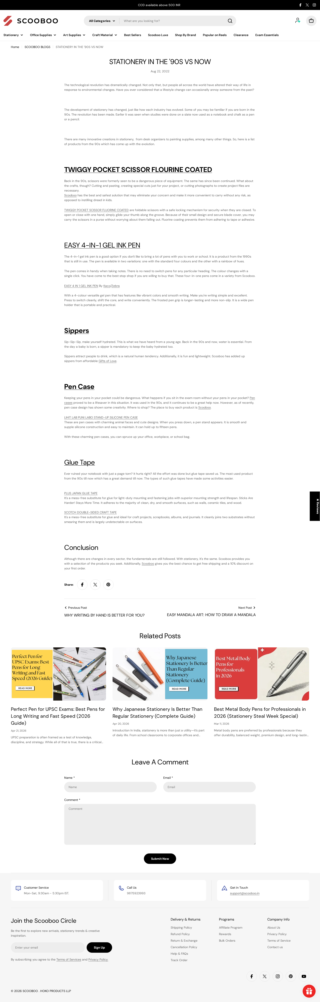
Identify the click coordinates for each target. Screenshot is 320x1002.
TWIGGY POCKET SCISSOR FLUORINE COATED (96, 210)
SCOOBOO (31, 991)
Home (15, 47)
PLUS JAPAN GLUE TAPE (81, 493)
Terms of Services (68, 959)
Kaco (106, 286)
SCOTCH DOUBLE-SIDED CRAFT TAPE (90, 512)
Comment (72, 800)
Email (168, 778)
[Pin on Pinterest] (108, 584)
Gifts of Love (107, 361)
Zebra (115, 286)
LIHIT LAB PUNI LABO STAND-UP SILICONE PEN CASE (101, 417)
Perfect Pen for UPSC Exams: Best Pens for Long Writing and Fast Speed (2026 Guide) (58, 716)
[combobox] (160, 21)
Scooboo (70, 195)
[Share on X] (95, 584)
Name (69, 778)
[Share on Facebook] (82, 584)
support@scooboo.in (244, 893)
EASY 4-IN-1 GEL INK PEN (102, 245)
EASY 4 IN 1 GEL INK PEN (81, 286)
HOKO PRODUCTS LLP (55, 991)
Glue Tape (79, 462)
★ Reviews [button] (318, 506)
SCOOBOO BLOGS (37, 47)
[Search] (230, 20)
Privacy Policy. (98, 959)
